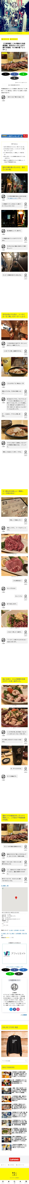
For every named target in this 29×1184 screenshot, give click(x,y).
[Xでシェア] (5, 74)
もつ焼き (11, 930)
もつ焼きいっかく (12, 198)
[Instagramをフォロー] (18, 1009)
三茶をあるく (14, 39)
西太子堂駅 (22, 930)
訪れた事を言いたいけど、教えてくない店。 (14, 147)
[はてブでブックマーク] (23, 969)
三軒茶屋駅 (16, 930)
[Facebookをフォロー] (14, 1009)
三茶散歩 (14, 992)
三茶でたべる (6, 39)
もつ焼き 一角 (4, 885)
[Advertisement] (14, 118)
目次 (12, 144)
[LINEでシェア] (23, 74)
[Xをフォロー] (11, 1009)
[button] (14, 78)
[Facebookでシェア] (14, 74)
